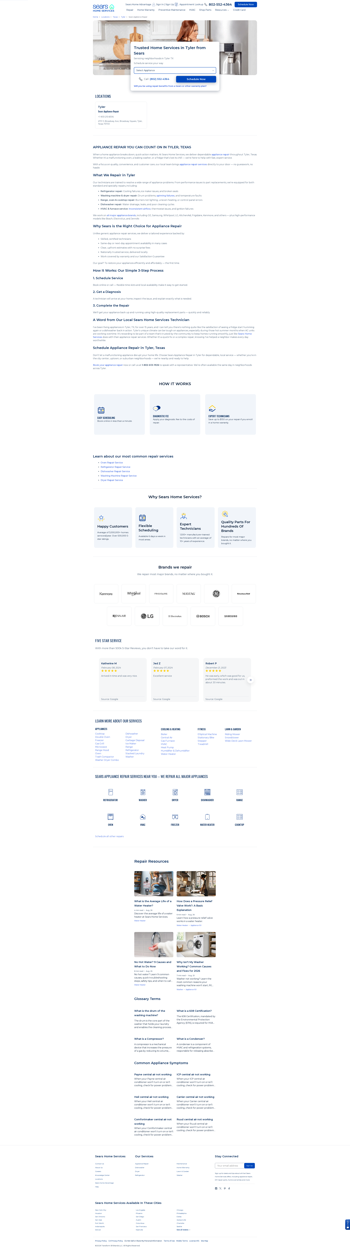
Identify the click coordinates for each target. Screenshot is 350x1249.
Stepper (202, 741)
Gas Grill (99, 743)
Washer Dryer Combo (107, 760)
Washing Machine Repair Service (119, 475)
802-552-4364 (220, 4)
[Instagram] (216, 1188)
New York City (100, 1210)
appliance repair (220, 154)
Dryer (129, 737)
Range (129, 747)
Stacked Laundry (135, 753)
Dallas (179, 1217)
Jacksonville (181, 1220)
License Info (194, 1241)
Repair (129, 10)
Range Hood (102, 750)
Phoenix (139, 1213)
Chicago (180, 1210)
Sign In (160, 4)
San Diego (140, 1217)
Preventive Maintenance (171, 10)
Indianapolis (100, 1226)
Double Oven (102, 737)
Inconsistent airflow (140, 209)
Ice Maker (131, 743)
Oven (98, 753)
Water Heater (168, 754)
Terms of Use (169, 1241)
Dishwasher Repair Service (115, 471)
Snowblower (232, 737)
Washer (130, 756)
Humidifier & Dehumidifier (175, 750)
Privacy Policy (101, 1241)
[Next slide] (250, 680)
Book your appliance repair (108, 365)
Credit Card (239, 10)
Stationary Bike (206, 737)
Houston (98, 1213)
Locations (105, 17)
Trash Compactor (104, 756)
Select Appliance (145, 70)
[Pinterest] (225, 1188)
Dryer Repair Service (112, 480)
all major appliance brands (121, 215)
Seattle (179, 1226)
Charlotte (180, 1223)
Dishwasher (132, 733)
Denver (98, 1230)
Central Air (166, 737)
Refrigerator (132, 750)
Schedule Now (246, 4)
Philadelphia (181, 1213)
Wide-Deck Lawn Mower (238, 741)
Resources (221, 10)
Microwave (101, 747)
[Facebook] (229, 1188)
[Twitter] (220, 1188)
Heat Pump (167, 747)
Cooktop (100, 733)
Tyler (123, 17)
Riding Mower (232, 734)
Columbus (140, 1223)
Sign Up (169, 4)
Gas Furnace (168, 741)
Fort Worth (99, 1223)
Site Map (204, 1241)
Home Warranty (146, 10)
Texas (115, 17)
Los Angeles (140, 1210)
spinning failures (166, 195)
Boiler (164, 734)
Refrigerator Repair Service (115, 467)
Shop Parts (205, 10)
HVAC (192, 10)
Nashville (139, 1230)
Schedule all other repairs (109, 836)
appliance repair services (193, 164)
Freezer (99, 740)
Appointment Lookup (191, 4)
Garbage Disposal (135, 740)
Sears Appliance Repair (138, 17)
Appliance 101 (196, 925)
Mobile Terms (182, 1241)
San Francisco (141, 1226)
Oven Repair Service (112, 462)
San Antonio (100, 1217)
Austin (138, 1220)
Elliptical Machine (207, 734)
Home (95, 17)
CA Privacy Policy (115, 1241)
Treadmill (203, 744)
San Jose (98, 1220)
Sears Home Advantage (138, 4)
